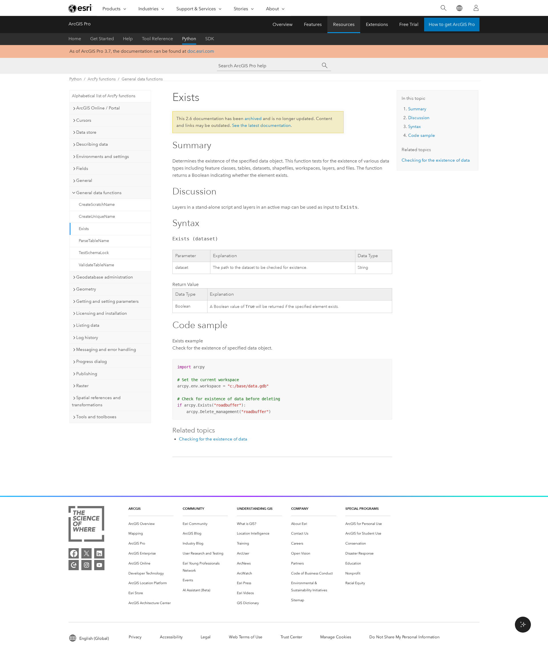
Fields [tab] (82, 168)
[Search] (443, 8)
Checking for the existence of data (213, 439)
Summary (417, 108)
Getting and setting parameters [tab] (107, 301)
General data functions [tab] (99, 192)
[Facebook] (73, 553)
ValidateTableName (96, 265)
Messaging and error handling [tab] (106, 349)
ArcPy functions (102, 79)
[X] (86, 553)
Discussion (419, 117)
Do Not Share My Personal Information (404, 637)
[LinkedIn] (99, 553)
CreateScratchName (97, 204)
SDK (209, 38)
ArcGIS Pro (79, 24)
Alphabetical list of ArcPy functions (103, 96)
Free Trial (408, 24)
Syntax (414, 126)
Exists (84, 228)
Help (128, 38)
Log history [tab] (87, 337)
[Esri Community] (73, 565)
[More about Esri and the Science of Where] (86, 525)
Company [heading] (299, 508)
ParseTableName (94, 240)
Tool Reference (157, 38)
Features (313, 24)
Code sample (421, 135)
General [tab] (84, 180)
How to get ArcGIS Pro (452, 24)
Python (189, 38)
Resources (343, 24)
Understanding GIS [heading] (255, 508)
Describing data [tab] (92, 144)
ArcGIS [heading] (134, 508)
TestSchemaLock (94, 252)
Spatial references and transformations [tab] (96, 401)
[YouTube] (99, 565)
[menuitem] (151, 524)
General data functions (142, 79)
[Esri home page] (80, 8)
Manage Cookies (335, 637)
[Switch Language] (459, 8)
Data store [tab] (86, 132)
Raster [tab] (82, 385)
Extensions (377, 24)
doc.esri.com (200, 51)
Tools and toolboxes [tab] (96, 416)
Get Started (102, 38)
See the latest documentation (261, 125)
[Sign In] (476, 8)
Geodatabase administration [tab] (104, 277)
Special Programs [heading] (362, 508)
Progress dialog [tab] (91, 361)
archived (253, 118)
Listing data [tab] (87, 325)
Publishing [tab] (86, 373)
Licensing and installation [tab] (101, 313)
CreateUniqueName (97, 216)
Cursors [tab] (83, 120)
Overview (283, 24)
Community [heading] (193, 508)
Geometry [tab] (86, 289)
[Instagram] (86, 565)
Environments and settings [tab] (102, 156)
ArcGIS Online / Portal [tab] (98, 108)
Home (74, 38)
